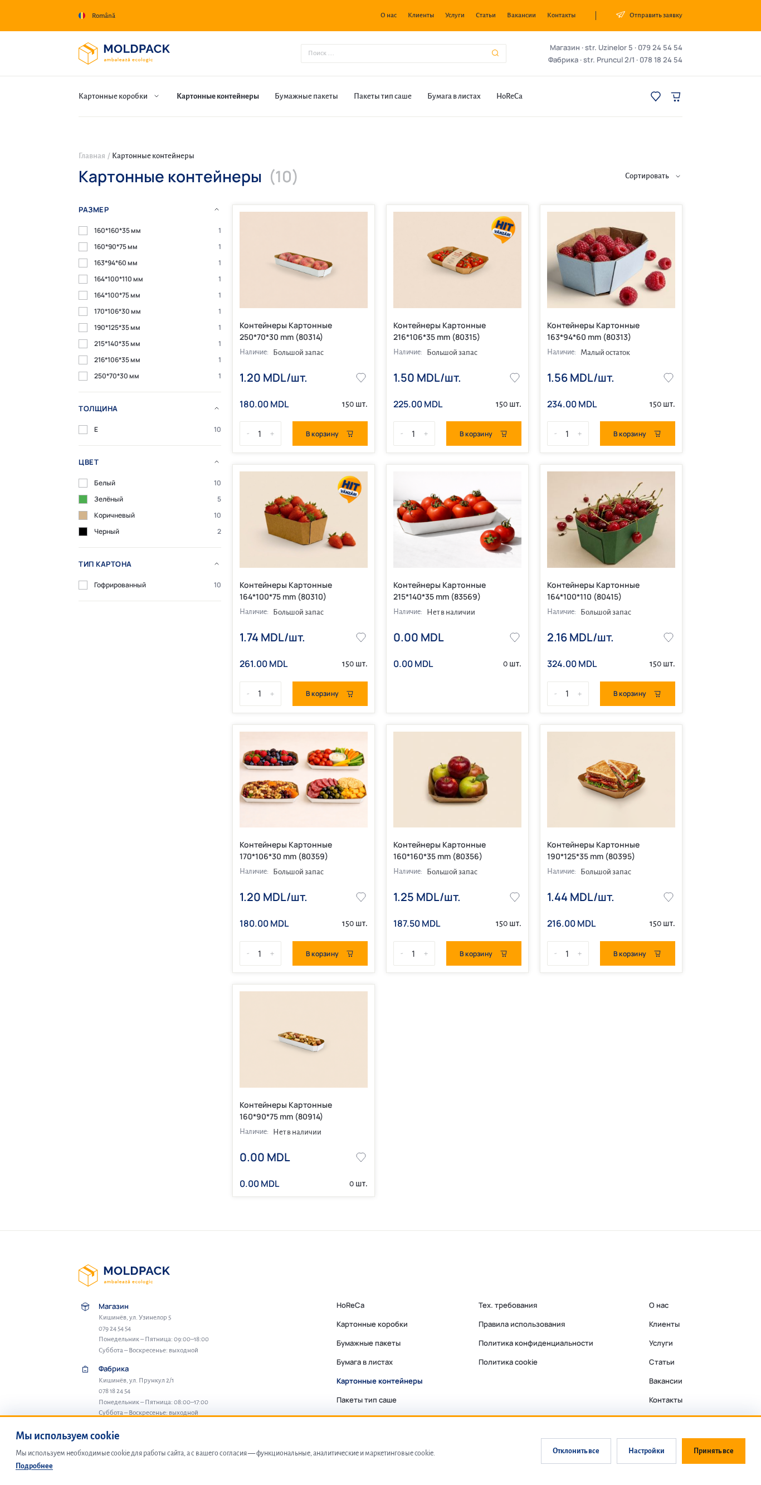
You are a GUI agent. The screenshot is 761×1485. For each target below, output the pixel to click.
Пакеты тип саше (366, 1400)
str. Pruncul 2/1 (609, 60)
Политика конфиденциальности (536, 1343)
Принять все (714, 1451)
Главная (92, 156)
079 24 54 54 (660, 47)
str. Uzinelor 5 (609, 47)
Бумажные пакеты (368, 1343)
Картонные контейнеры (379, 1381)
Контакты (561, 15)
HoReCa (350, 1305)
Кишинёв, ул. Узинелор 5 (135, 1317)
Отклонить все (576, 1451)
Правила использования (522, 1324)
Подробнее (34, 1466)
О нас (388, 15)
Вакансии (521, 15)
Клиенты (421, 15)
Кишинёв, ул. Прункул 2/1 (136, 1380)
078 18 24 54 (661, 60)
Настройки (646, 1451)
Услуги (455, 15)
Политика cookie (508, 1362)
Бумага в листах (364, 1362)
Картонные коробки (372, 1324)
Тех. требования (508, 1305)
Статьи (486, 15)
